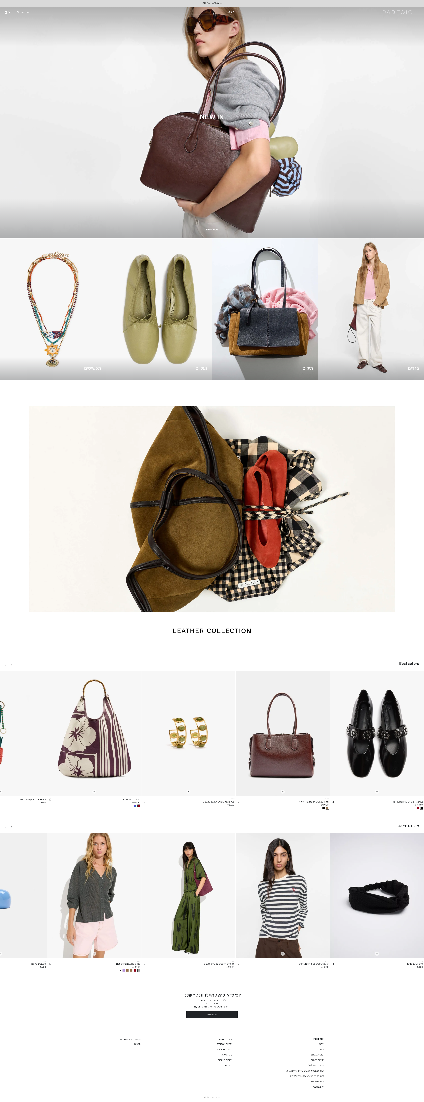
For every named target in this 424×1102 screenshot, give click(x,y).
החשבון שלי (318, 1087)
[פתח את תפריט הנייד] (417, 12)
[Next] (11, 664)
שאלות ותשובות (225, 1060)
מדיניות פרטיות (317, 1060)
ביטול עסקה (227, 1055)
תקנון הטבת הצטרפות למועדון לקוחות (307, 1076)
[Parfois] (397, 12)
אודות (321, 1044)
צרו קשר (228, 1065)
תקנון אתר (319, 1049)
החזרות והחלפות (225, 1049)
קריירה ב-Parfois (316, 1065)
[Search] (236, 12)
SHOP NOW (212, 230)
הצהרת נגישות (317, 1055)
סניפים (137, 1044)
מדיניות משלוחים (225, 1044)
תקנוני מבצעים (317, 1081)
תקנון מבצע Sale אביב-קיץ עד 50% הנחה (305, 1071)
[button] (333, 802)
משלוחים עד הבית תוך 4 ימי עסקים (212, 3)
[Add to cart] (377, 792)
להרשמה (212, 1014)
